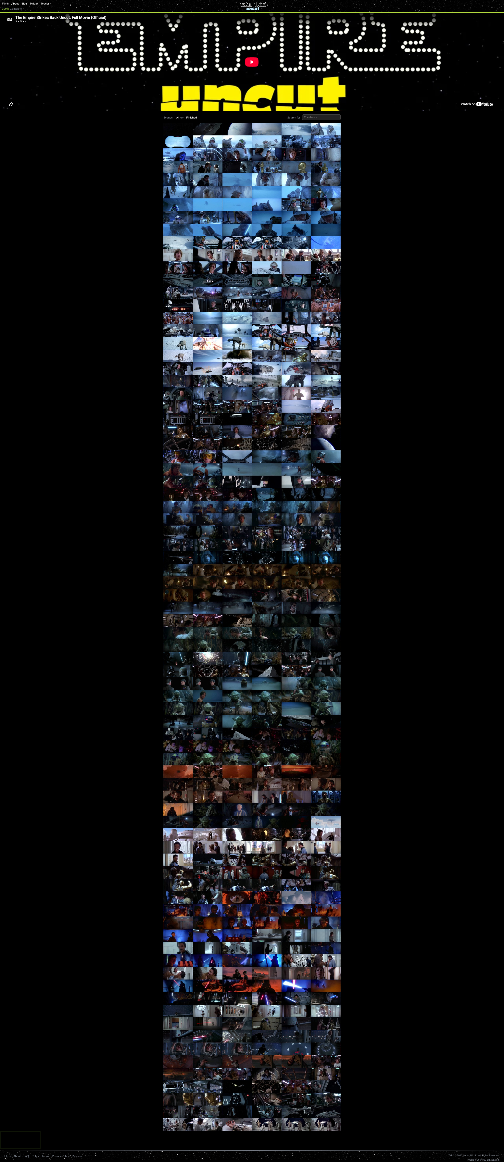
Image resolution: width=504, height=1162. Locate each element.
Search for (293, 117)
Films (5, 3)
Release (77, 1156)
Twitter (34, 3)
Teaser (45, 3)
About (15, 3)
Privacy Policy (60, 1156)
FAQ (26, 1156)
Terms (45, 1156)
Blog (24, 3)
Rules (35, 1156)
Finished (191, 117)
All (177, 117)
